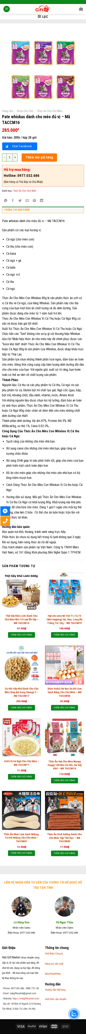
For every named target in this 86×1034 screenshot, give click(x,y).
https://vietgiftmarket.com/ (26, 998)
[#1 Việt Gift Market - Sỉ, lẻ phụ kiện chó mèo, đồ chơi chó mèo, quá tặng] (43, 9)
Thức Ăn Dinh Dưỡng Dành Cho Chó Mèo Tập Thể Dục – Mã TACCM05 (64, 838)
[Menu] (6, 9)
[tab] (43, 211)
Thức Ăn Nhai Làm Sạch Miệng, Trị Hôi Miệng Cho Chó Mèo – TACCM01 (21, 838)
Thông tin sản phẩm (17, 209)
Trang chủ (7, 111)
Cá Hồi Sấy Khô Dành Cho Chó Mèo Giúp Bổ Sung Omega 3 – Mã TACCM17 (21, 692)
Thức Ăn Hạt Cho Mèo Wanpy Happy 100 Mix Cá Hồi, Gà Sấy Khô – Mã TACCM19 (65, 765)
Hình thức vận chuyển (55, 999)
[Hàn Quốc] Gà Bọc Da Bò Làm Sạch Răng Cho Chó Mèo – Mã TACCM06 (65, 692)
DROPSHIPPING (53, 973)
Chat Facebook (22, 146)
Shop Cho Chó (25, 111)
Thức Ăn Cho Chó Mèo (49, 111)
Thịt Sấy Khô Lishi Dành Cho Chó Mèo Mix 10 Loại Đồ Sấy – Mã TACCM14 (22, 619)
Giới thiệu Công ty (54, 953)
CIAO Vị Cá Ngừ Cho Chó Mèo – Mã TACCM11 (21, 763)
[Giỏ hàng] (81, 8)
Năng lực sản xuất (54, 963)
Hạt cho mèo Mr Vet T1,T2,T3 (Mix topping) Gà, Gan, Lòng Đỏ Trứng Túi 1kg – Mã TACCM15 (64, 619)
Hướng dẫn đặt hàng (55, 989)
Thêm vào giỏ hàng (39, 157)
